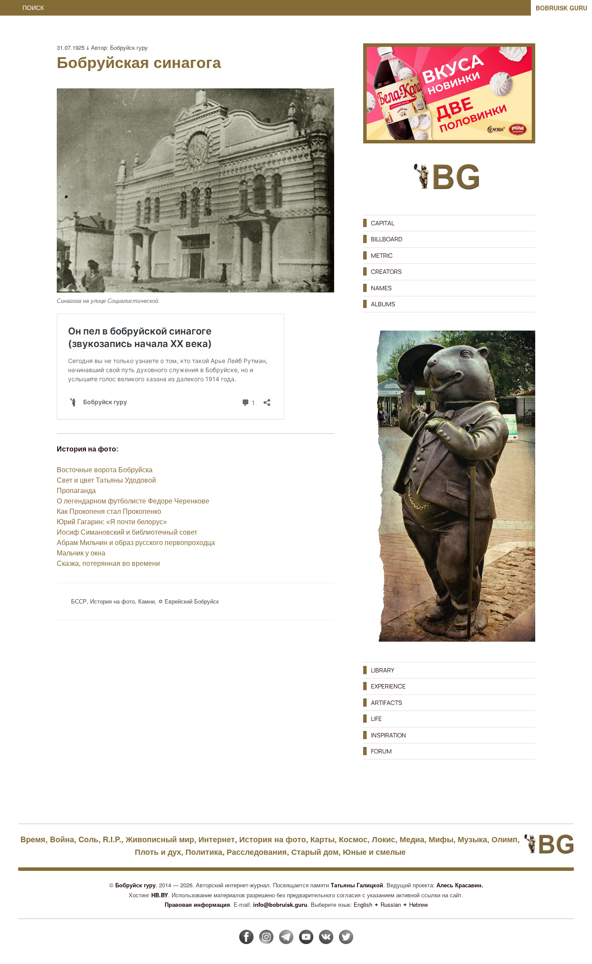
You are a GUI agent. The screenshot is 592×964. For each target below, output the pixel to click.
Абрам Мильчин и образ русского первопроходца (136, 542)
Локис (383, 839)
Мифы (441, 839)
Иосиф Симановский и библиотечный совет (127, 532)
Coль (88, 839)
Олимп (504, 839)
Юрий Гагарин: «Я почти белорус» (112, 522)
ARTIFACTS (386, 702)
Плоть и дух (158, 851)
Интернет (216, 839)
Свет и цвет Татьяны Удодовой (106, 480)
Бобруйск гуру (129, 47)
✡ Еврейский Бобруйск (188, 601)
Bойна (62, 839)
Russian (391, 904)
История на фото (112, 601)
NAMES (381, 288)
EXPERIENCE (388, 686)
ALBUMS (383, 304)
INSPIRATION (388, 735)
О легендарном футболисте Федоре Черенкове (133, 501)
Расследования (257, 851)
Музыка (472, 839)
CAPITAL (382, 223)
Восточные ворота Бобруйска (105, 470)
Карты (322, 839)
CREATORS (386, 271)
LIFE (376, 718)
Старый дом (314, 851)
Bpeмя (33, 839)
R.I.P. (112, 839)
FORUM (381, 751)
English (363, 904)
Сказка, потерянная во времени (108, 563)
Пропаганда (76, 490)
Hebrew (418, 904)
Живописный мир (160, 839)
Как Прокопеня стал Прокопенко (109, 511)
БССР (79, 601)
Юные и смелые (374, 851)
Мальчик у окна (81, 553)
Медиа (412, 839)
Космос (353, 839)
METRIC (382, 255)
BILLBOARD (386, 239)
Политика (203, 851)
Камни (146, 601)
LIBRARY (382, 670)
